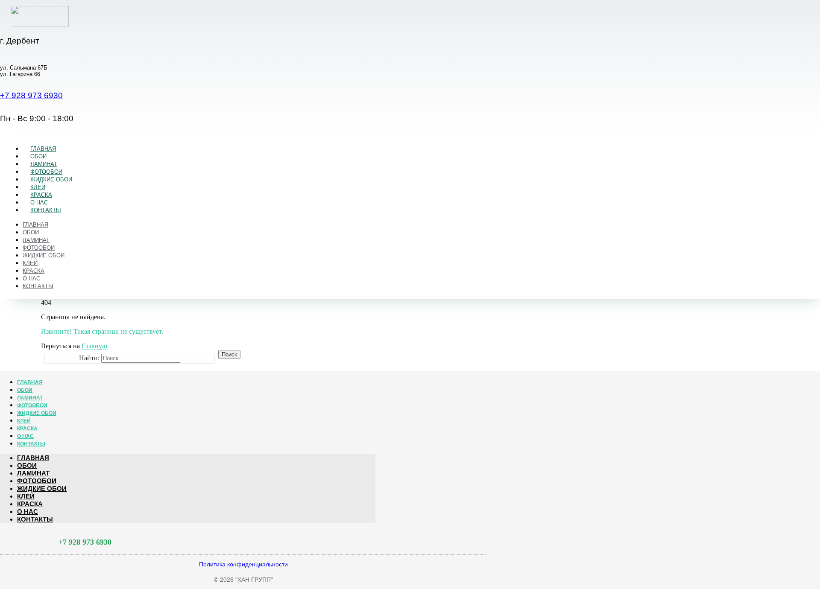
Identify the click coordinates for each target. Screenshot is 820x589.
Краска (41, 195)
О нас (39, 202)
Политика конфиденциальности (243, 564)
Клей (37, 187)
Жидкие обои (51, 179)
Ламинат (43, 164)
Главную (94, 346)
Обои (38, 156)
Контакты (45, 210)
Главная (43, 149)
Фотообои (46, 172)
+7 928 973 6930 (31, 95)
